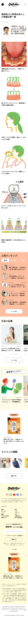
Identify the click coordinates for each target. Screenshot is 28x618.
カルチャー (17, 512)
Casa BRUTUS (18, 606)
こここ (10, 609)
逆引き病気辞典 (18, 517)
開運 (2, 514)
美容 (16, 509)
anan (3, 606)
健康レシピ (4, 517)
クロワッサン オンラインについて (8, 584)
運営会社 (18, 584)
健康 (2, 509)
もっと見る (14, 311)
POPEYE (12, 606)
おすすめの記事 (5, 516)
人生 (16, 514)
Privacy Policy (15, 611)
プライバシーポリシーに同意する (15, 535)
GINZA (23, 606)
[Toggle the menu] (2, 4)
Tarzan (12, 608)
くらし (16, 511)
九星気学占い (18, 516)
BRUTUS (7, 606)
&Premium (8, 608)
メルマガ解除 (14, 549)
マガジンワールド (19, 609)
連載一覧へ (14, 475)
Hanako (3, 608)
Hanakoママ (21, 608)
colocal (16, 608)
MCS (13, 609)
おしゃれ (3, 511)
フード (3, 512)
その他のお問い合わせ (10, 585)
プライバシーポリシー (18, 543)
